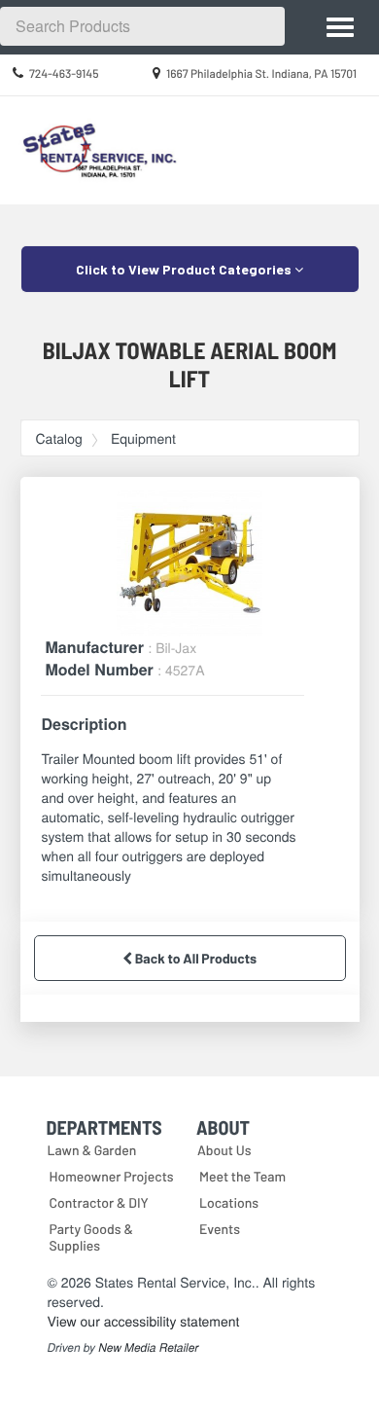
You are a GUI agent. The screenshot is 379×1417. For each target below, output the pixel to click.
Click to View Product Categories (185, 269)
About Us (224, 1150)
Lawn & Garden (92, 1150)
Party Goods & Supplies (91, 1237)
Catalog (59, 438)
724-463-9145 (64, 74)
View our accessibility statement (144, 1320)
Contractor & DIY (99, 1202)
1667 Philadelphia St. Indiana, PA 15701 (261, 74)
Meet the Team (242, 1176)
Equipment (143, 438)
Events (219, 1228)
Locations (228, 1202)
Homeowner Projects (112, 1176)
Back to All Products (194, 958)
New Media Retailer (148, 1348)
